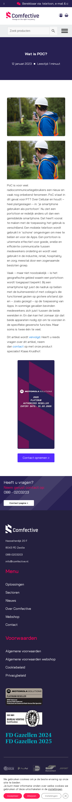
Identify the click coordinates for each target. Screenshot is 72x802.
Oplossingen (15, 584)
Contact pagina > (18, 503)
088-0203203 (14, 554)
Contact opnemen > (36, 457)
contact (18, 346)
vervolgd (34, 337)
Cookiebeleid (15, 667)
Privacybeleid (16, 675)
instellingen (55, 789)
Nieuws (11, 600)
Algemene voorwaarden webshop (31, 659)
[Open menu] (64, 31)
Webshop (12, 617)
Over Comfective (18, 608)
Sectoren (12, 592)
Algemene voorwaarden (23, 651)
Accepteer (12, 795)
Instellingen (51, 795)
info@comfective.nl (17, 561)
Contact (12, 624)
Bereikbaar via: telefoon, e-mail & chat (39, 3)
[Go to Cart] (66, 16)
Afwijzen (31, 795)
